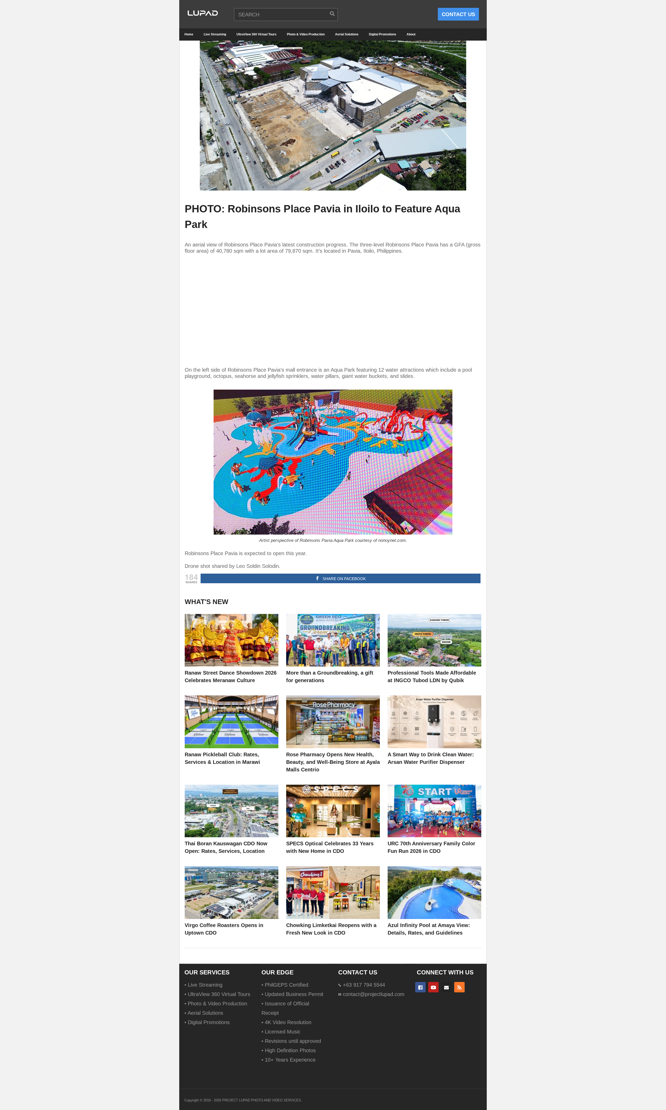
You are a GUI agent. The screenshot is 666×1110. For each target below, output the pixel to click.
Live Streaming (215, 34)
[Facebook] (420, 987)
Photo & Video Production (306, 34)
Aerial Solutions (346, 34)
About (411, 34)
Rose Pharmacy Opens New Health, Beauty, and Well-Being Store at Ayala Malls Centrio (333, 762)
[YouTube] (433, 987)
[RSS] (459, 987)
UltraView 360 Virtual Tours (256, 34)
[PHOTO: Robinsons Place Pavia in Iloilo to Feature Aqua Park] (231, 640)
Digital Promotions (382, 34)
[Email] (446, 987)
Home (188, 34)
